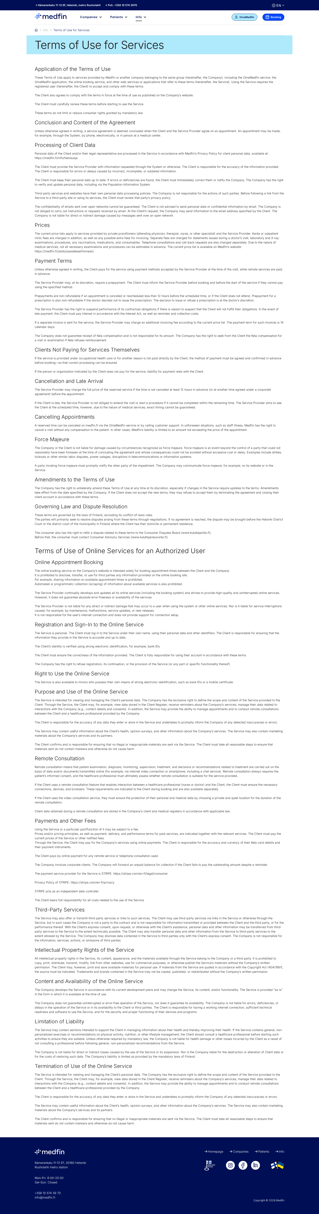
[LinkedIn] (255, 1165)
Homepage (215, 1151)
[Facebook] (243, 1165)
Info (45, 30)
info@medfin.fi (45, 1197)
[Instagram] (230, 1165)
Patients (263, 1151)
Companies (240, 1151)
